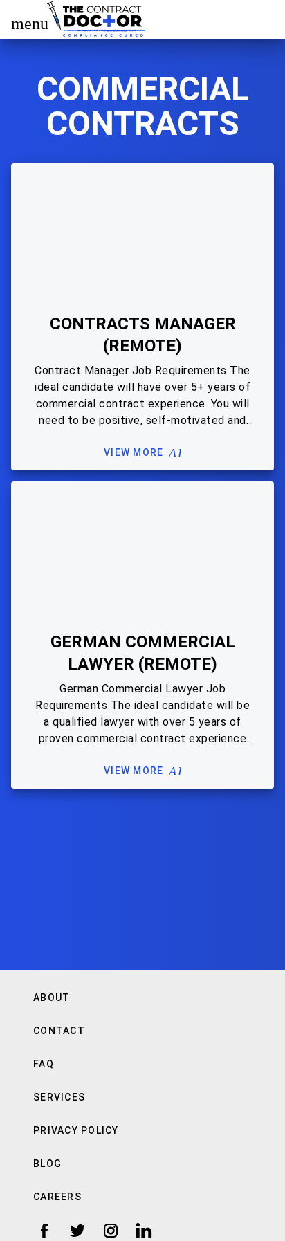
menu (23, 24)
